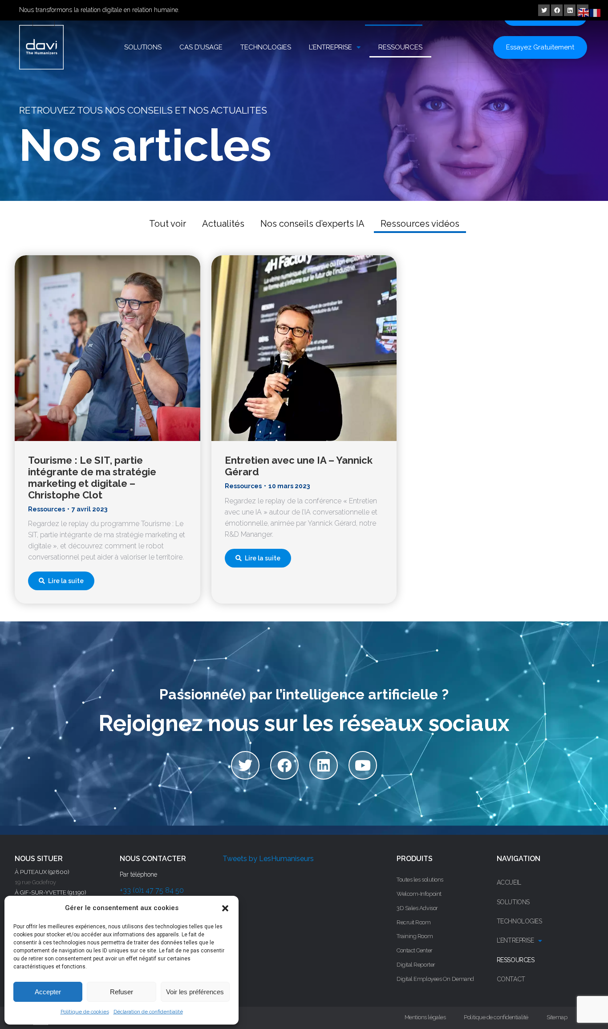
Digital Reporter (416, 964)
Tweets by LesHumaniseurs (268, 858)
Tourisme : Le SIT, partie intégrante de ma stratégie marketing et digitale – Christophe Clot (92, 477)
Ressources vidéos (420, 223)
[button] (225, 908)
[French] (595, 12)
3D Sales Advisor (417, 908)
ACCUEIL (509, 882)
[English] (584, 12)
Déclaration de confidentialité (148, 1012)
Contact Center (415, 950)
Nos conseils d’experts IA (312, 223)
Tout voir (167, 223)
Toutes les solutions (420, 879)
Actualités (223, 223)
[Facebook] (557, 10)
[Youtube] (363, 765)
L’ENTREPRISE (330, 47)
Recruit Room (414, 922)
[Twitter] (544, 10)
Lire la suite (66, 580)
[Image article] (107, 348)
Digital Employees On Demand (435, 979)
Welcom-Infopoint (419, 893)
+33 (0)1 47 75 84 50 (152, 890)
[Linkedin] (570, 10)
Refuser (121, 992)
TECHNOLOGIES (265, 47)
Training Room (415, 936)
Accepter (48, 992)
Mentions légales (425, 1017)
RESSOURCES (400, 47)
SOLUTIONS (143, 47)
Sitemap (557, 1017)
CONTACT (511, 979)
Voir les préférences (195, 992)
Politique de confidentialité (496, 1017)
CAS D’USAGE (201, 47)
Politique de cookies (85, 1012)
